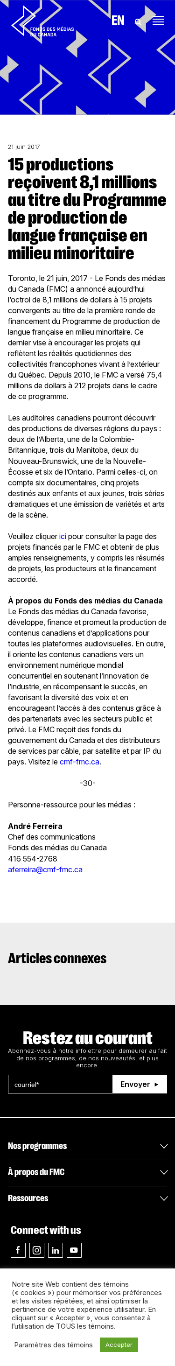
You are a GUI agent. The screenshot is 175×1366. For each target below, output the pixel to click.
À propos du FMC (36, 1172)
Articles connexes (57, 958)
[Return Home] (42, 20)
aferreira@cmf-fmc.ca (45, 869)
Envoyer (135, 1084)
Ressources (28, 1198)
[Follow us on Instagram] (36, 1250)
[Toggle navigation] (158, 20)
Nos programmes (37, 1146)
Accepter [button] (119, 1344)
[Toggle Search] (138, 21)
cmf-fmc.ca (79, 761)
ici (62, 536)
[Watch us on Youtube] (74, 1250)
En (118, 20)
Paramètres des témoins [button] (53, 1345)
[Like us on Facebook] (18, 1250)
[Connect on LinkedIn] (55, 1250)
